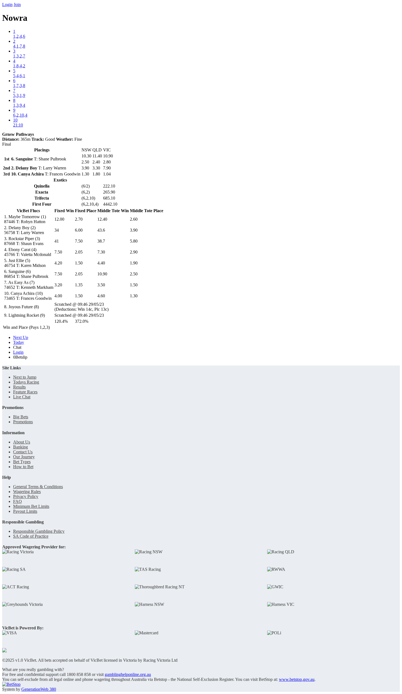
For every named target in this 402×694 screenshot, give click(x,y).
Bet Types (22, 461)
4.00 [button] (58, 295)
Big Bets (20, 416)
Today (18, 342)
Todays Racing (26, 382)
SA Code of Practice (30, 536)
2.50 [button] (134, 274)
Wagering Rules (27, 491)
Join (17, 4)
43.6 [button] (101, 230)
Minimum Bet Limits (31, 506)
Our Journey (24, 456)
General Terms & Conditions (38, 486)
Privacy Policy (25, 496)
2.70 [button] (79, 219)
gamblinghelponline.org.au (128, 674)
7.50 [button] (79, 241)
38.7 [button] (101, 241)
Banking (20, 447)
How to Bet (23, 466)
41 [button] (56, 241)
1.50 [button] (79, 263)
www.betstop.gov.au (296, 679)
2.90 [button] (134, 252)
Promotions (23, 421)
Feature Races (25, 392)
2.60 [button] (134, 219)
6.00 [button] (79, 230)
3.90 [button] (134, 230)
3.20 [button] (58, 285)
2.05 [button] (79, 252)
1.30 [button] (134, 295)
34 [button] (56, 230)
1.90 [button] (134, 263)
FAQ (17, 501)
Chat (17, 347)
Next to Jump (24, 377)
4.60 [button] (101, 295)
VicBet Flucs (28, 210)
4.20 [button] (58, 263)
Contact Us (23, 452)
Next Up (20, 337)
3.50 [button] (101, 285)
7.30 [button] (101, 252)
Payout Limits (25, 511)
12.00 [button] (59, 219)
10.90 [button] (102, 274)
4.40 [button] (101, 263)
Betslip (20, 357)
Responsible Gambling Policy (39, 531)
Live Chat (21, 396)
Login (7, 4)
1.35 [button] (79, 285)
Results (19, 387)
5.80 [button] (134, 241)
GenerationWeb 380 (38, 689)
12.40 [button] (102, 219)
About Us (21, 442)
